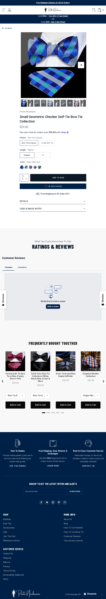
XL (43, 155)
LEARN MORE (53, 466)
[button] (4, 10)
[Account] (10, 10)
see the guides (18, 466)
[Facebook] (41, 502)
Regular (27, 155)
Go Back (8, 28)
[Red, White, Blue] (30, 167)
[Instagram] (53, 502)
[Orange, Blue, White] (35, 167)
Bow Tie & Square (29, 143)
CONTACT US (88, 466)
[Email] (64, 502)
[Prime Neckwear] (53, 10)
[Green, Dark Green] (39, 167)
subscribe (75, 491)
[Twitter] (47, 502)
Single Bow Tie (47, 143)
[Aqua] (26, 167)
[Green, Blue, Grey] (22, 167)
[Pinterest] (59, 502)
